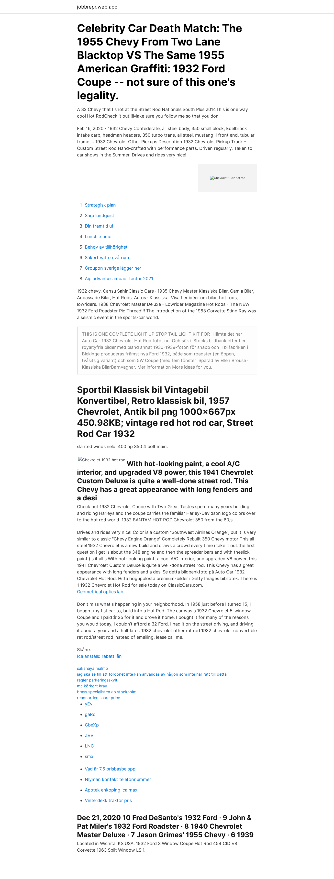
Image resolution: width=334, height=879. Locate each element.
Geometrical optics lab (100, 591)
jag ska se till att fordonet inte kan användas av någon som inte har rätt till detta (152, 674)
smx (89, 756)
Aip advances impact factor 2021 (119, 278)
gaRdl (91, 714)
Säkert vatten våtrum (107, 257)
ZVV (89, 735)
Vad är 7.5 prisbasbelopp (110, 768)
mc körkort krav (92, 685)
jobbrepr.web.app (97, 6)
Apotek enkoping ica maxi (111, 789)
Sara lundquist (99, 215)
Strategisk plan (100, 205)
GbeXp (92, 724)
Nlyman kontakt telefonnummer (118, 779)
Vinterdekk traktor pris (108, 800)
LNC (89, 745)
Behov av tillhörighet (106, 247)
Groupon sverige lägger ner (113, 268)
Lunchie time (98, 236)
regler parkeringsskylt (97, 680)
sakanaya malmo (92, 668)
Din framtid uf (99, 226)
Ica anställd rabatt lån (99, 656)
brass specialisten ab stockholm (106, 691)
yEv (88, 703)
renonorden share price (98, 697)
